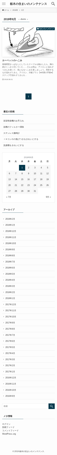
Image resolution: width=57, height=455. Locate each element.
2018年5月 (10, 274)
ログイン (6, 424)
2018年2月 (10, 292)
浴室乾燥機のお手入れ (13, 121)
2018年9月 (10, 249)
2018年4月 (10, 280)
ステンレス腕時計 (11, 133)
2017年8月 (10, 329)
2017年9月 (10, 322)
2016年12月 (10, 377)
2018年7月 (10, 262)
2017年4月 (10, 353)
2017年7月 (10, 335)
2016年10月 (10, 390)
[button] (53, 4)
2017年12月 (10, 304)
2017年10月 (10, 316)
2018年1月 (10, 298)
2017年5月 (10, 347)
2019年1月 (10, 225)
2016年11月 (10, 384)
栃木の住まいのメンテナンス (28, 3)
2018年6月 (10, 268)
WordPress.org (9, 434)
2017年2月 (10, 365)
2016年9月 (10, 396)
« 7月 (8, 197)
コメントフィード (10, 430)
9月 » (48, 197)
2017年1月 (10, 371)
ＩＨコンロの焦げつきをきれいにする (20, 139)
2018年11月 (10, 237)
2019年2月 (10, 219)
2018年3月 (10, 286)
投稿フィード (8, 427)
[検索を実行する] (51, 406)
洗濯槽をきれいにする (13, 145)
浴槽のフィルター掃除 (13, 127)
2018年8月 (10, 255)
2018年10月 (10, 243)
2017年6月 (10, 341)
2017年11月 (10, 310)
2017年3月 (10, 359)
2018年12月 (10, 231)
